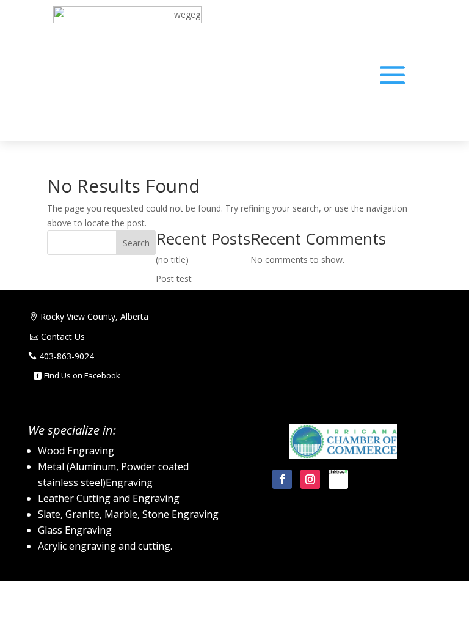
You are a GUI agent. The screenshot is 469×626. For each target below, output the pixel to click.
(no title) (172, 259)
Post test (174, 278)
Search (136, 243)
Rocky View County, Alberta (94, 316)
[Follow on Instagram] (310, 479)
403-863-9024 (66, 356)
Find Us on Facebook (82, 375)
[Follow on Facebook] (282, 479)
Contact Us (63, 336)
